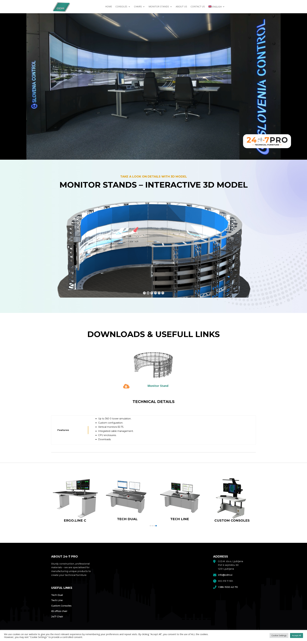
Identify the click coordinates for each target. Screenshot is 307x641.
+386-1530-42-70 (228, 587)
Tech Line (57, 600)
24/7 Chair (57, 616)
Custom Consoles (61, 605)
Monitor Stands (159, 6)
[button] (150, 525)
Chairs (138, 6)
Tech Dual (57, 595)
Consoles (121, 6)
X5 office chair (59, 611)
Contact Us (198, 6)
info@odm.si (225, 574)
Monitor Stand (157, 386)
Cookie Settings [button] (279, 635)
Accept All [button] (296, 635)
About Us (181, 6)
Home (108, 6)
